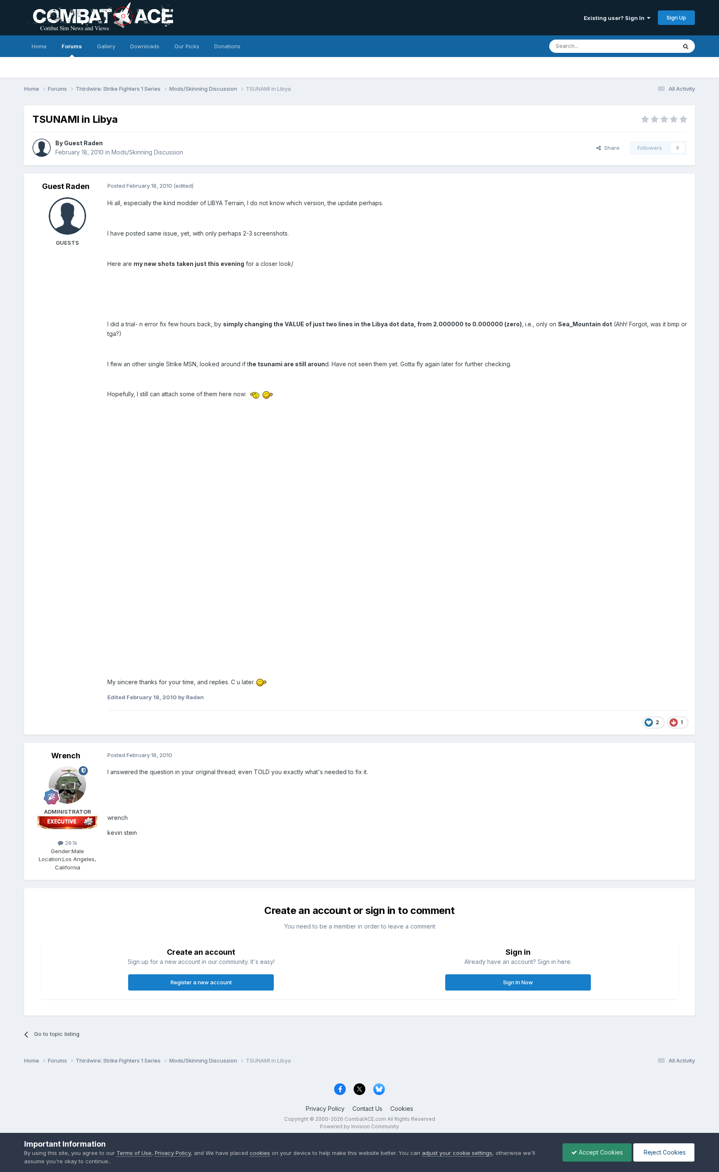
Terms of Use (134, 1153)
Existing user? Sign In (615, 18)
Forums (72, 46)
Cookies (401, 1108)
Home (39, 46)
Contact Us (367, 1108)
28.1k (70, 842)
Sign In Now (518, 982)
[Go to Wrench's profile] (67, 785)
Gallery (106, 46)
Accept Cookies (600, 1152)
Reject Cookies (664, 1152)
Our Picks (186, 46)
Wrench (65, 755)
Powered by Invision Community (359, 1126)
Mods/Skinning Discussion (147, 152)
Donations (227, 46)
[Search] (686, 46)
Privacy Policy (325, 1108)
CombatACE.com (365, 1119)
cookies (260, 1153)
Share (610, 147)
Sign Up (676, 17)
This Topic (652, 46)
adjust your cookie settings (457, 1153)
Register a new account (201, 982)
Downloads (144, 46)
